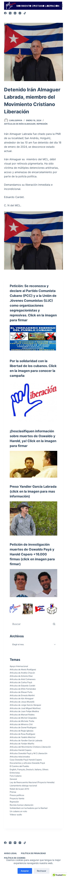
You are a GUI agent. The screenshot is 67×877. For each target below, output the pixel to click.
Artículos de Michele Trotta (22, 721)
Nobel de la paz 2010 (19, 789)
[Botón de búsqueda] (54, 624)
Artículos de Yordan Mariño (22, 743)
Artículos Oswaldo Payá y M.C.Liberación (28, 753)
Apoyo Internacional (19, 666)
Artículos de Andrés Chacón (22, 673)
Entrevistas (15, 772)
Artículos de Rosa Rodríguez (22, 734)
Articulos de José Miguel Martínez (25, 708)
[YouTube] (15, 13)
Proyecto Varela (17, 798)
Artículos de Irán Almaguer (19, 124)
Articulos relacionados (20, 756)
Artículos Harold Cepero (20, 750)
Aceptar (25, 871)
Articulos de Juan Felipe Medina (24, 711)
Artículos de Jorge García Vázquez (25, 705)
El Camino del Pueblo (19, 766)
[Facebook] (5, 13)
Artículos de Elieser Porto (21, 692)
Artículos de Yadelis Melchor (22, 737)
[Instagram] (20, 13)
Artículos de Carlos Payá (21, 682)
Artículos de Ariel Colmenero (22, 679)
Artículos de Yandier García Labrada (26, 740)
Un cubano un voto (18, 811)
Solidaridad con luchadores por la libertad (28, 808)
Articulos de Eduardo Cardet (22, 685)
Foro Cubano (15, 776)
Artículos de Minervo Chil (21, 724)
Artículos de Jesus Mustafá (22, 701)
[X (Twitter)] (10, 13)
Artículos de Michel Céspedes (23, 718)
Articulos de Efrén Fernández (23, 689)
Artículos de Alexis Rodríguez (23, 669)
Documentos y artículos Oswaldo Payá (27, 763)
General (13, 779)
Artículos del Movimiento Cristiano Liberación (30, 747)
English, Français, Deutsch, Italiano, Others (29, 769)
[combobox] (30, 624)
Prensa (13, 792)
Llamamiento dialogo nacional (23, 785)
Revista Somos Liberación (21, 805)
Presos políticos (17, 795)
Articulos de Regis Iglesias (21, 730)
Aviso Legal (10, 853)
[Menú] (61, 5)
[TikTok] (25, 13)
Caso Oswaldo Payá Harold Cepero (26, 759)
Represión (42, 124)
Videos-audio (16, 814)
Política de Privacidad (33, 853)
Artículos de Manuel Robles (22, 714)
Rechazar (41, 871)
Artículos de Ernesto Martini (22, 695)
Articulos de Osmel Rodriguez (23, 727)
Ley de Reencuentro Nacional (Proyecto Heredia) (32, 782)
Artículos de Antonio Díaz (21, 676)
